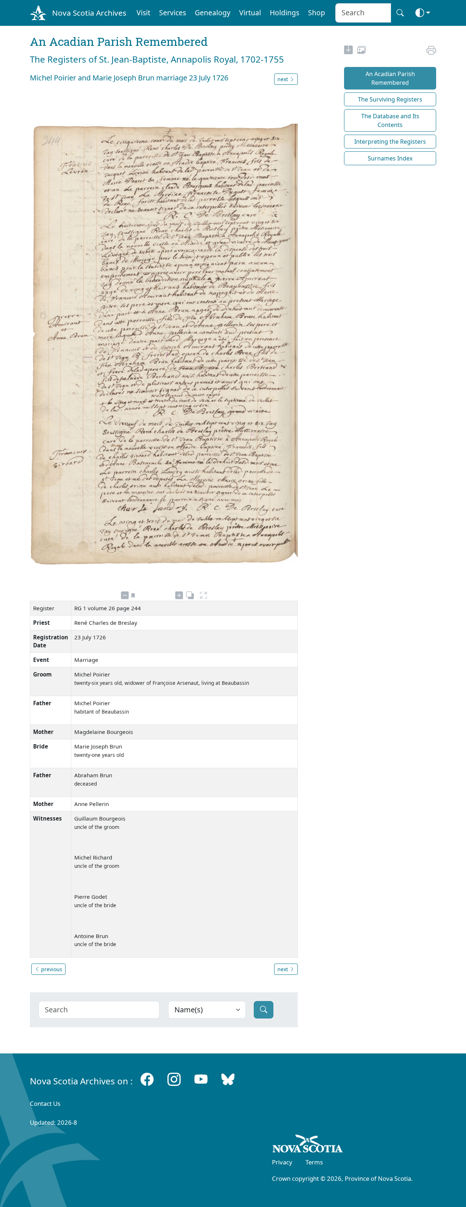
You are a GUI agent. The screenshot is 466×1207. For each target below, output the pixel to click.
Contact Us (45, 1103)
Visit (143, 12)
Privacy (282, 1162)
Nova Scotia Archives (89, 13)
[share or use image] (361, 51)
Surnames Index (390, 158)
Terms (314, 1162)
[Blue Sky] (228, 1079)
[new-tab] (348, 51)
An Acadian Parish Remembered (390, 78)
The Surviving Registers (390, 99)
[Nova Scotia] (308, 1145)
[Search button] (400, 13)
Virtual (250, 12)
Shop (316, 12)
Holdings (284, 12)
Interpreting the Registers (390, 142)
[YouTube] (201, 1079)
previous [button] (51, 969)
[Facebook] (147, 1079)
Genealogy (212, 12)
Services (172, 12)
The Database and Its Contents (390, 120)
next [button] (283, 79)
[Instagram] (174, 1079)
